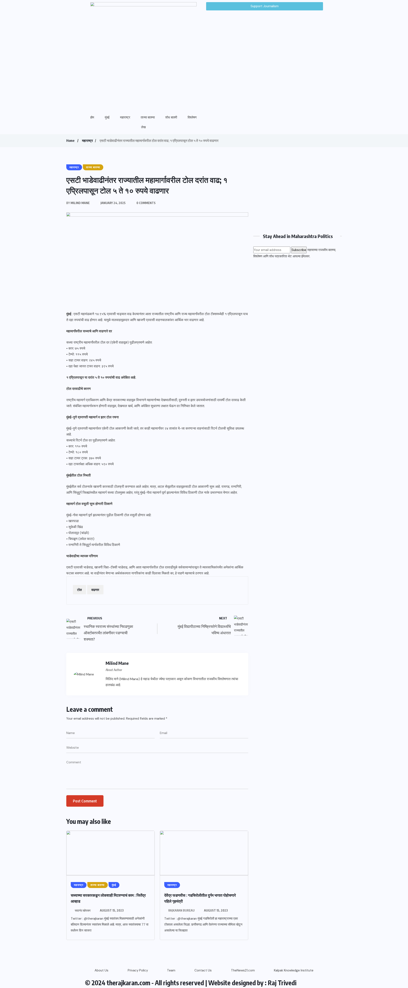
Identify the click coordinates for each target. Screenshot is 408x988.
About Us (101, 970)
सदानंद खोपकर (83, 910)
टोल (79, 590)
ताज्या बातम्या (148, 117)
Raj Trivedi (282, 983)
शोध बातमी (171, 117)
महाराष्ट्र (125, 117)
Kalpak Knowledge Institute (293, 970)
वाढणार (95, 590)
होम (92, 117)
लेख (143, 127)
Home (70, 140)
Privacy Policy (138, 970)
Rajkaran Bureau (181, 910)
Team (171, 970)
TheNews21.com (243, 970)
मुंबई (107, 117)
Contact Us (203, 970)
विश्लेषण (192, 117)
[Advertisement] (297, 194)
